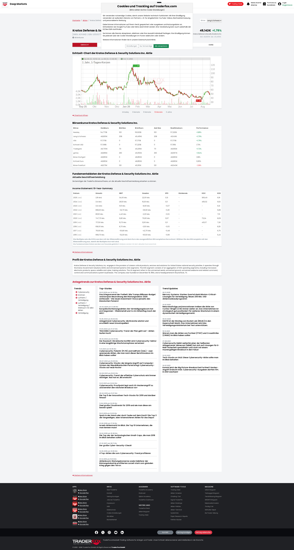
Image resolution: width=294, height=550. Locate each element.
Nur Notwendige (146, 46)
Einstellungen (132, 46)
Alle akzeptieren (161, 46)
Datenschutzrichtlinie (146, 40)
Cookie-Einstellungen (128, 36)
